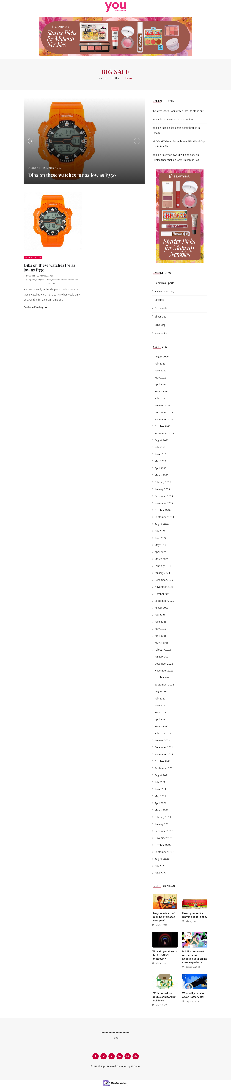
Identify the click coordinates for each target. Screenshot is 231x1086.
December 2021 (164, 747)
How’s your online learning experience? (194, 915)
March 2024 (161, 559)
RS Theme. (135, 1066)
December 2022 (164, 663)
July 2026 (160, 363)
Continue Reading (34, 307)
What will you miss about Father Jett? (193, 995)
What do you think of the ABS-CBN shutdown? (164, 955)
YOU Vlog (160, 325)
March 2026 (161, 391)
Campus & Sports (164, 283)
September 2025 (164, 433)
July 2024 (160, 531)
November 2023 (164, 587)
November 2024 (164, 503)
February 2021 (163, 817)
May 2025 (160, 461)
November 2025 (164, 419)
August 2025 (161, 440)
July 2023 (160, 614)
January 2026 (162, 405)
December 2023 (164, 580)
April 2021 (160, 803)
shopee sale (73, 279)
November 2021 (164, 754)
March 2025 (161, 475)
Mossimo (56, 279)
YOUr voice (161, 333)
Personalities (162, 308)
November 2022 (164, 670)
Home (115, 1037)
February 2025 (163, 482)
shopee (64, 279)
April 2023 (160, 635)
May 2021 (160, 796)
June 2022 (160, 705)
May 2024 (160, 545)
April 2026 (160, 384)
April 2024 (160, 552)
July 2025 (160, 447)
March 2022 (161, 726)
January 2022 (162, 740)
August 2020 (162, 859)
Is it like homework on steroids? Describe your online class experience (194, 957)
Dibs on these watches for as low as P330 (72, 175)
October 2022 (162, 677)
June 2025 (160, 454)
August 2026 (162, 356)
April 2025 (160, 468)
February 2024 (163, 566)
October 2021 (162, 761)
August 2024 (162, 524)
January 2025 (162, 489)
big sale (32, 279)
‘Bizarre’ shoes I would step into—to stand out (178, 111)
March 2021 (161, 810)
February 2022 (163, 733)
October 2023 (162, 594)
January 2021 (162, 824)
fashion (48, 279)
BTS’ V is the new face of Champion (172, 119)
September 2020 (164, 852)
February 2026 (163, 398)
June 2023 (160, 621)
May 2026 (160, 377)
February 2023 (163, 649)
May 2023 (160, 628)
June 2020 (160, 873)
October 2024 (162, 510)
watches (52, 283)
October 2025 (162, 426)
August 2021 (161, 775)
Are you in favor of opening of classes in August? (163, 917)
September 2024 (164, 517)
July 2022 (160, 698)
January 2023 (162, 656)
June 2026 (160, 370)
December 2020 (164, 831)
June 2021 (160, 789)
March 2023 (161, 642)
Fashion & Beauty (33, 258)
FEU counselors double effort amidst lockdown (164, 997)
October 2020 (163, 845)
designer (40, 279)
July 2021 (160, 782)
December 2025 (164, 412)
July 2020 (160, 866)
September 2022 (164, 684)
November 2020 (164, 838)
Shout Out (160, 316)
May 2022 (160, 712)
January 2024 (162, 573)
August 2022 (162, 691)
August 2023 (161, 607)
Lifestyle (159, 299)
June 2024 (160, 538)
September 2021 (164, 768)
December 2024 (164, 496)
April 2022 (160, 719)
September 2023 (164, 600)
